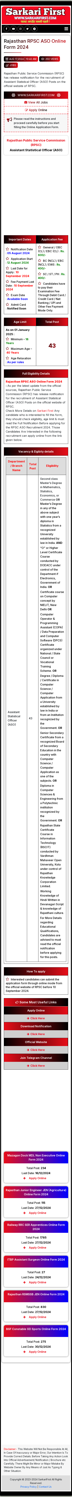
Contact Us (45, 1486)
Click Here (37, 1018)
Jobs (13, 65)
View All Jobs (37, 102)
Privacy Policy (28, 1486)
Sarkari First (45, 410)
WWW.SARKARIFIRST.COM (36, 95)
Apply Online (37, 110)
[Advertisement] (36, 197)
